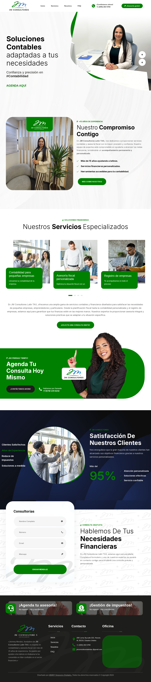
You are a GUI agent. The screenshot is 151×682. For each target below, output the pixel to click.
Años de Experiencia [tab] (13, 450)
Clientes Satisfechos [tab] (13, 444)
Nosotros (68, 6)
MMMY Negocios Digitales (60, 675)
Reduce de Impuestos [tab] (8, 458)
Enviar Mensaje (40, 569)
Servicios (54, 6)
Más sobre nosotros (92, 182)
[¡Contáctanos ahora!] (93, 6)
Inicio (43, 6)
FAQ (79, 6)
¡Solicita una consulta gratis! (75, 325)
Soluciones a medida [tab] (13, 465)
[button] (142, 54)
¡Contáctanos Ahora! (20, 389)
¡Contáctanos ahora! (104, 4)
